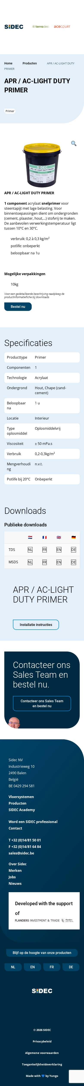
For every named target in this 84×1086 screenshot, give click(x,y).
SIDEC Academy (22, 809)
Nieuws (15, 883)
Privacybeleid (42, 1041)
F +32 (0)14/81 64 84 (25, 846)
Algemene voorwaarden (42, 1053)
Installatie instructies (36, 625)
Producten (30, 63)
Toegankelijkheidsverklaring (42, 1064)
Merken (15, 870)
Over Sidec (17, 864)
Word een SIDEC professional (33, 821)
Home (8, 63)
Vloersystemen (21, 796)
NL (13, 967)
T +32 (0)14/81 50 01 (25, 840)
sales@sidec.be (21, 853)
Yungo (53, 1076)
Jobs (12, 877)
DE (71, 967)
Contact (15, 828)
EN (32, 967)
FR (52, 967)
